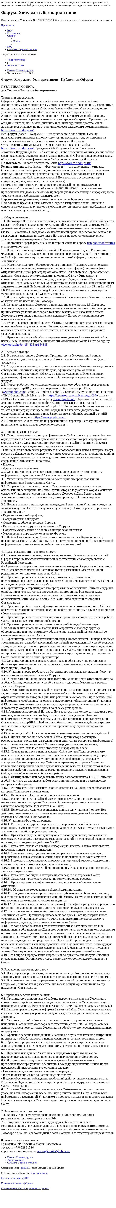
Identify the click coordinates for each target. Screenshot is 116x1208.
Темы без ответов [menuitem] (16, 59)
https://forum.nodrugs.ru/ (17, 130)
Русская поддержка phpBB (15, 1178)
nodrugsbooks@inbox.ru (53, 1151)
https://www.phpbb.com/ (49, 417)
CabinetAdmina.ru (38, 1173)
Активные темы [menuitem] (15, 65)
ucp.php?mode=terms (101, 242)
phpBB (24, 1168)
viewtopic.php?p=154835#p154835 (24, 344)
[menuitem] (9, 30)
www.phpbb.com (14, 391)
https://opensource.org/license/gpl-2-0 (72, 395)
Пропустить (7, 25)
